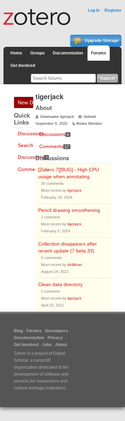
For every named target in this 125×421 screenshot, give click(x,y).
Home (16, 53)
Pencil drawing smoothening (69, 210)
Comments (33, 169)
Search (25, 145)
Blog (18, 330)
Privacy (55, 337)
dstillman (74, 265)
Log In (94, 10)
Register (113, 10)
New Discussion (25, 102)
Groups (37, 53)
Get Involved (22, 65)
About (61, 344)
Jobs (47, 344)
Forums (98, 53)
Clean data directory (60, 284)
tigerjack (74, 190)
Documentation (68, 53)
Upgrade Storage (101, 40)
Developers (56, 330)
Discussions (31, 133)
